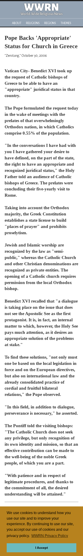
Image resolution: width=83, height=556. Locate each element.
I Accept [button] (41, 548)
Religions (33, 23)
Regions (50, 23)
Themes (66, 23)
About (16, 23)
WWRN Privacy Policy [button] (49, 536)
